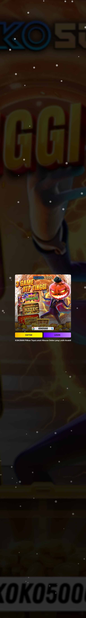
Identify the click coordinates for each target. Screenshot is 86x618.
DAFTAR (28, 335)
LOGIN (57, 335)
